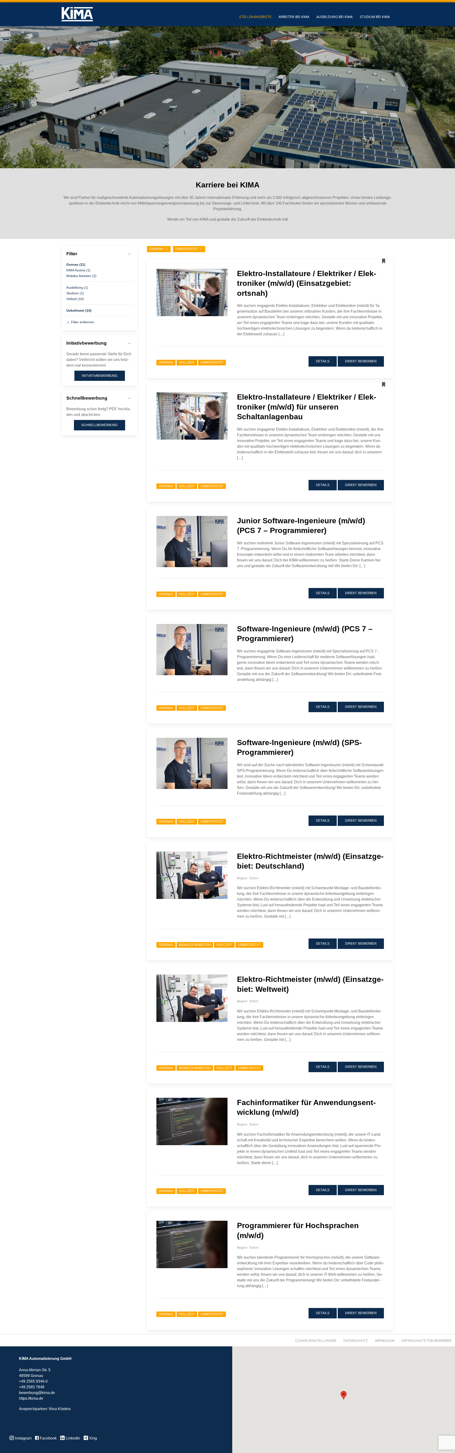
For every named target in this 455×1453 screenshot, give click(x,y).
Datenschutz (355, 1341)
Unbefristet (186, 249)
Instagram (23, 1438)
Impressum (384, 1341)
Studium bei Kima (375, 17)
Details (322, 361)
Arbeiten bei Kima (293, 17)
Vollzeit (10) (75, 299)
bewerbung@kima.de (37, 1393)
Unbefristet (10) (78, 310)
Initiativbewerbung (100, 376)
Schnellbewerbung (99, 425)
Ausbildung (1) (77, 287)
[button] (344, 1395)
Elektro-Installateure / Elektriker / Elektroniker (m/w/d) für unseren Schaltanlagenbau (306, 407)
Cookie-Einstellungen (315, 1341)
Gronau (156, 249)
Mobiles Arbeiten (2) (81, 276)
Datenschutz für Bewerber (426, 1341)
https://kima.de (31, 1398)
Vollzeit (187, 362)
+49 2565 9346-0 (33, 1381)
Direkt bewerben (361, 361)
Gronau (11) (75, 264)
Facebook (48, 1438)
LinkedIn (72, 1438)
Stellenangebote (255, 17)
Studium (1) (75, 293)
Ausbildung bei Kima (334, 17)
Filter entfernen (82, 322)
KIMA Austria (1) (78, 270)
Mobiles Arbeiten (195, 945)
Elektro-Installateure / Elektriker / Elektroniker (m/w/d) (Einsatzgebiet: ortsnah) (306, 283)
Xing (92, 1438)
